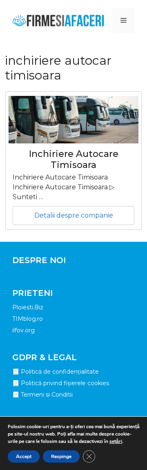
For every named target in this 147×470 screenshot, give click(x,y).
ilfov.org (23, 330)
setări (115, 441)
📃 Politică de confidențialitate (55, 371)
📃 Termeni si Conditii (42, 394)
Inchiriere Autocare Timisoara (73, 159)
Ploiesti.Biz (27, 307)
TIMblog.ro (27, 318)
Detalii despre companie (73, 215)
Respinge (61, 456)
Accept (23, 456)
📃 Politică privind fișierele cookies (60, 383)
